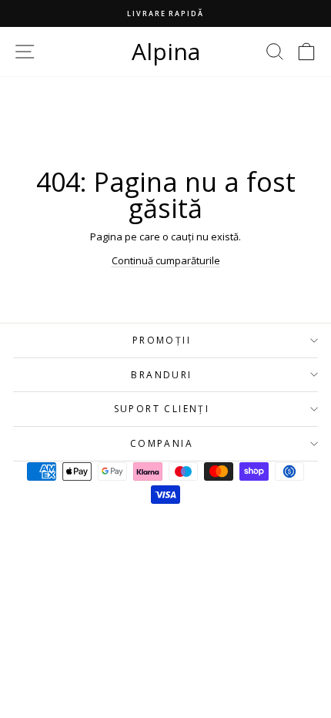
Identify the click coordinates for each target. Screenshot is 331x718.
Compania (161, 443)
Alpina (166, 51)
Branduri (161, 374)
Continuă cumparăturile (166, 260)
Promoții (161, 340)
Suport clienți (162, 408)
